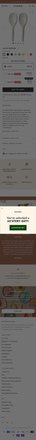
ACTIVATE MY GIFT (18, 228)
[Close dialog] (2, 208)
